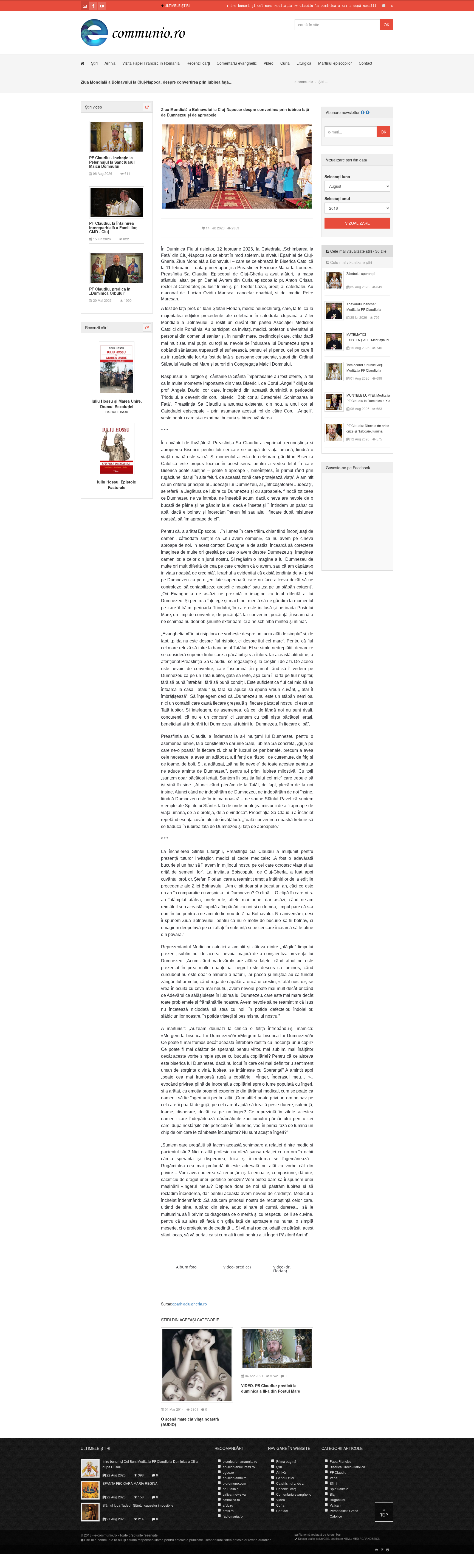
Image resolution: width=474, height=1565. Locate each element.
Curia (285, 63)
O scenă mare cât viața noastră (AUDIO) (190, 1421)
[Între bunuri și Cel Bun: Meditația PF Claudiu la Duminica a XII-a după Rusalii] (93, 1467)
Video (268, 63)
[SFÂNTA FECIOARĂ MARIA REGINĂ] (93, 1489)
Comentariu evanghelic (237, 63)
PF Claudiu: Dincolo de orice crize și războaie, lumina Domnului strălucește (367, 431)
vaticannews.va (234, 1494)
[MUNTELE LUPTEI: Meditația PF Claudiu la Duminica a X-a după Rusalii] (337, 401)
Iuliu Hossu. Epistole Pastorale (116, 484)
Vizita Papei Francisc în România (151, 63)
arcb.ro (228, 1505)
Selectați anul (337, 198)
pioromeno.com (234, 1483)
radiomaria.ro (233, 1516)
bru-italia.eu (232, 1488)
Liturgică (304, 63)
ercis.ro (228, 1510)
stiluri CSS (322, 1539)
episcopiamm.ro (235, 1477)
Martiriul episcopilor (335, 63)
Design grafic (306, 1539)
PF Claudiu (338, 1472)
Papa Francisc (340, 1461)
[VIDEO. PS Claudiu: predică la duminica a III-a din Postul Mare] (277, 1347)
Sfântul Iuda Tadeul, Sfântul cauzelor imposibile (138, 1505)
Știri (94, 63)
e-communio (304, 81)
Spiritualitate (339, 1488)
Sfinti (333, 1483)
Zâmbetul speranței (360, 273)
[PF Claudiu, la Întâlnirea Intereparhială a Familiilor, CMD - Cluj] (116, 202)
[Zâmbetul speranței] (337, 280)
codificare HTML (341, 1539)
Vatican (335, 1505)
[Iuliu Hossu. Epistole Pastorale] (116, 448)
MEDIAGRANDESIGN (366, 1539)
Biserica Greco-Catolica (347, 1466)
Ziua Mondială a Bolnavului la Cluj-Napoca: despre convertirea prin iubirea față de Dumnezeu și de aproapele (235, 112)
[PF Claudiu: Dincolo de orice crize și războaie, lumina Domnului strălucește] (337, 432)
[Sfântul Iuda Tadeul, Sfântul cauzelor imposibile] (93, 1511)
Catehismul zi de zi (290, 1483)
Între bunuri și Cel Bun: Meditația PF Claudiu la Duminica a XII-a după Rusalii (269, 6)
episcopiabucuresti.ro (239, 1466)
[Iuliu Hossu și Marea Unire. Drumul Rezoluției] (116, 367)
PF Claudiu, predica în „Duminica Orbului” (110, 291)
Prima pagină (286, 1461)
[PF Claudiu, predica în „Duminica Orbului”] (116, 267)
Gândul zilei (285, 1477)
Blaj (332, 1494)
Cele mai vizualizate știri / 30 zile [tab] (357, 251)
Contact (365, 63)
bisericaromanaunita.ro (240, 1461)
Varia (333, 1477)
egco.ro (228, 1472)
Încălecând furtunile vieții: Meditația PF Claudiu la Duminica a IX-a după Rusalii (368, 370)
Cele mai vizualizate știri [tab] (350, 262)
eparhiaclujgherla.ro (189, 1304)
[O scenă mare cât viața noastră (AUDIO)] (197, 1364)
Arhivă (110, 63)
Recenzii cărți (198, 63)
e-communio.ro (105, 1535)
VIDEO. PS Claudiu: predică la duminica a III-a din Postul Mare (270, 1388)
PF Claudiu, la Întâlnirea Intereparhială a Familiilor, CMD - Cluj (113, 227)
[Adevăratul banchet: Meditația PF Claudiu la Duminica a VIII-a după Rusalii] (337, 310)
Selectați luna (337, 176)
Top (384, 1515)
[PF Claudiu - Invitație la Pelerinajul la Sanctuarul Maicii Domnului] (116, 136)
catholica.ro (231, 1499)
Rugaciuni (337, 1499)
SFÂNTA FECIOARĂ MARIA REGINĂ (386, 6)
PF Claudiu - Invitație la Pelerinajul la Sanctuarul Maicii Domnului (112, 162)
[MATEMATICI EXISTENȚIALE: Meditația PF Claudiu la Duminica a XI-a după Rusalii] (337, 340)
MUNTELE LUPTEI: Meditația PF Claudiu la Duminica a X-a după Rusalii (368, 400)
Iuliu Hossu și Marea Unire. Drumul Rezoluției (117, 403)
